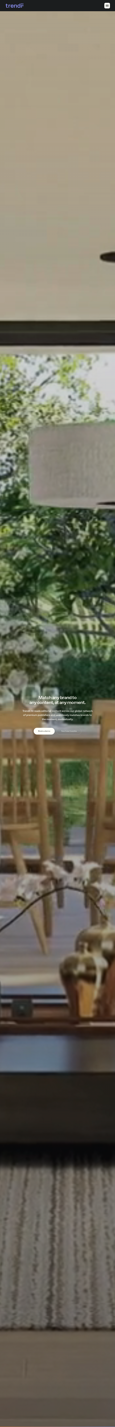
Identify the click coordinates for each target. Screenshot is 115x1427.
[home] (14, 5)
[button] (106, 5)
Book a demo (44, 731)
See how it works (69, 731)
